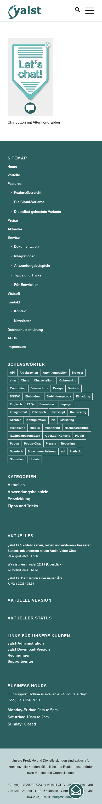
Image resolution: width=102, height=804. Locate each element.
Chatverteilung (44, 380)
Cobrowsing (67, 380)
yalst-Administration (26, 643)
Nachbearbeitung (77, 427)
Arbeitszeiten (29, 372)
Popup (14, 443)
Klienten (15, 420)
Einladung (83, 396)
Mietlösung (17, 427)
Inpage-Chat (18, 412)
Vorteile (14, 175)
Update (34, 459)
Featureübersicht (27, 193)
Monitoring (52, 427)
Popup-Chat (32, 443)
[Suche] (75, 10)
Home (12, 167)
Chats (25, 380)
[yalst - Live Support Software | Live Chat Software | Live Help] (42, 10)
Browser (77, 372)
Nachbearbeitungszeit (25, 435)
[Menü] (87, 10)
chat (13, 380)
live (53, 420)
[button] (76, 791)
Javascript (58, 412)
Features (14, 184)
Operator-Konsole (57, 435)
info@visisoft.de (64, 797)
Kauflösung (78, 412)
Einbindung (33, 396)
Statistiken (17, 459)
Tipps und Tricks (27, 275)
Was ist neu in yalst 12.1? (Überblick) (35, 564)
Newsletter (22, 321)
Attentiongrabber (55, 372)
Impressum (17, 347)
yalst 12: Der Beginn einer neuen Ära (35, 578)
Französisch (47, 404)
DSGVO (15, 396)
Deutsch (73, 388)
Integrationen (25, 256)
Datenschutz (39, 388)
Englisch (16, 404)
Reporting (68, 443)
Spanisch (16, 451)
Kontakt (14, 302)
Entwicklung (19, 499)
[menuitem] (75, 10)
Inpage (66, 404)
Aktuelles (15, 229)
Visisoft (14, 294)
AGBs (12, 338)
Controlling (18, 388)
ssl (63, 451)
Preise (13, 221)
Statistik (75, 451)
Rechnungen (19, 655)
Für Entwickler (26, 285)
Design (58, 388)
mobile (35, 427)
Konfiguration (36, 420)
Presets (51, 443)
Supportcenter (20, 661)
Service (14, 238)
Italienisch (39, 412)
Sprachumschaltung (42, 451)
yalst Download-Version (29, 649)
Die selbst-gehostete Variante (37, 212)
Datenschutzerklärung (25, 330)
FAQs (31, 404)
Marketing (67, 420)
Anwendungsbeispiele (32, 266)
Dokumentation (26, 246)
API (12, 372)
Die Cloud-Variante (29, 202)
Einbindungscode (59, 396)
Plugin (79, 435)
